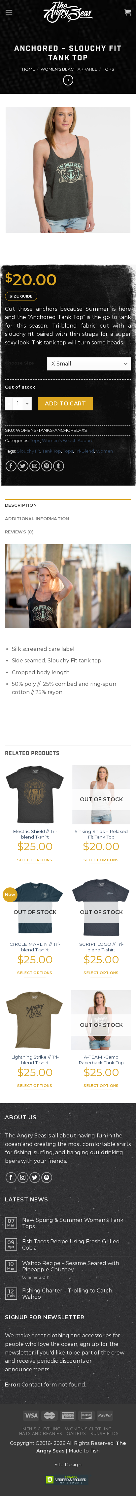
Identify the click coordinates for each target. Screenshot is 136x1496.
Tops (108, 69)
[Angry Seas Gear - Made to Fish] (68, 12)
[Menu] (9, 12)
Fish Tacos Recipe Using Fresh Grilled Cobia (71, 1244)
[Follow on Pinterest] (46, 1177)
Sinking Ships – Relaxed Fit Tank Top (101, 834)
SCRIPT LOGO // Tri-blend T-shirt (101, 947)
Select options (34, 860)
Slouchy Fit (28, 451)
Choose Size (19, 363)
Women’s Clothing (88, 1428)
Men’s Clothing (41, 1428)
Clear (125, 352)
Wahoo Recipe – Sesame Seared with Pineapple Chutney (70, 1266)
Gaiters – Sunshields (93, 1433)
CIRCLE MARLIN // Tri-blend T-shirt (35, 947)
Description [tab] (21, 505)
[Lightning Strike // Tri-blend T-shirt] (35, 1020)
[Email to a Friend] (34, 466)
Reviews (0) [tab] (19, 531)
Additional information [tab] (37, 518)
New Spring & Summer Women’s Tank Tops (72, 1223)
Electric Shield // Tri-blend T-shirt (35, 834)
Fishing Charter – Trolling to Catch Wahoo (67, 1294)
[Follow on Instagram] (22, 1177)
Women (104, 451)
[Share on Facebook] (11, 466)
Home (28, 69)
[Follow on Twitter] (34, 1177)
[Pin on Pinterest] (46, 466)
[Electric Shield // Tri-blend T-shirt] (35, 794)
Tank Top (51, 451)
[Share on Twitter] (22, 466)
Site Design (68, 1465)
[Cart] (127, 12)
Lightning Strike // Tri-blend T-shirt (35, 1060)
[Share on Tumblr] (58, 466)
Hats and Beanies (40, 1433)
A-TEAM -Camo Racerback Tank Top (101, 1060)
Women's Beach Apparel (69, 69)
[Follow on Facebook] (11, 1177)
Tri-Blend (84, 451)
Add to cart (65, 403)
